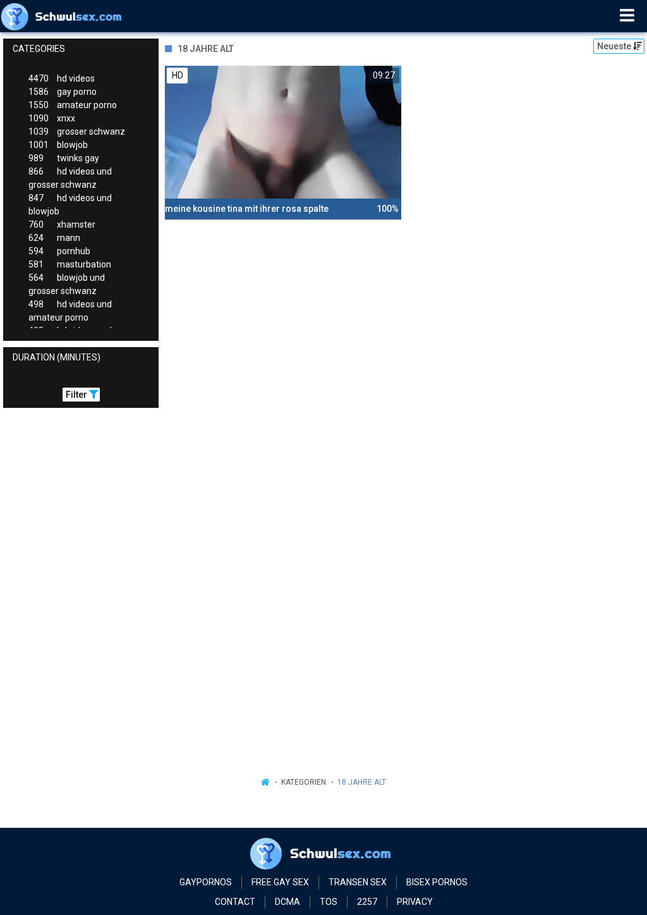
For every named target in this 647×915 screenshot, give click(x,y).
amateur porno (72, 105)
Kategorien (303, 782)
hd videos (61, 78)
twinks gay (63, 158)
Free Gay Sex (280, 882)
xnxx (51, 118)
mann (54, 238)
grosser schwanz (76, 131)
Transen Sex (358, 882)
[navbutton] (627, 16)
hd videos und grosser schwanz (70, 178)
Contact (235, 902)
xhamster (61, 224)
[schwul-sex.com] (64, 16)
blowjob (58, 145)
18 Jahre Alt (361, 782)
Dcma (287, 902)
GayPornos (205, 882)
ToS (328, 902)
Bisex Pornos (437, 882)
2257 (367, 902)
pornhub (59, 251)
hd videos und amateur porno (70, 310)
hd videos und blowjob (70, 204)
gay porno (62, 92)
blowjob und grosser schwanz (66, 284)
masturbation (69, 264)
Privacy (415, 902)
